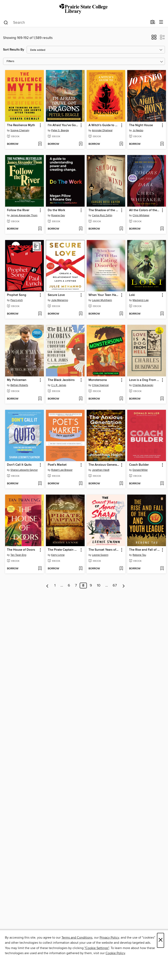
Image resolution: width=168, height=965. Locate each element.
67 (115, 585)
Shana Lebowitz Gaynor (24, 470)
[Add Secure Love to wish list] (80, 314)
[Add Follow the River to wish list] (39, 229)
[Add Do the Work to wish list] (80, 229)
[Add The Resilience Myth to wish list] (39, 144)
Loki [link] (132, 295)
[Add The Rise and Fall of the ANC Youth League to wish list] (162, 568)
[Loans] (153, 23)
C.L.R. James (58, 385)
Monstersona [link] (98, 380)
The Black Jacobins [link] (61, 380)
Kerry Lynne (58, 555)
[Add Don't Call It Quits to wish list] (39, 483)
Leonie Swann (100, 555)
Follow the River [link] (18, 210)
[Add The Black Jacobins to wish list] (80, 399)
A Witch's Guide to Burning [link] (104, 125)
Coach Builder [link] (139, 465)
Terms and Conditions (76, 938)
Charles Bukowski (143, 385)
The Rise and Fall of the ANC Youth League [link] (144, 550)
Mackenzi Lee (141, 300)
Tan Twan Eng (18, 555)
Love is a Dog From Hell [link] (144, 380)
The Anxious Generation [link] (104, 465)
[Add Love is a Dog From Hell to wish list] (162, 399)
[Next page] (124, 585)
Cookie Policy (115, 953)
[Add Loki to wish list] (162, 314)
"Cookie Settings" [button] (96, 948)
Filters (10, 61)
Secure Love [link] (56, 295)
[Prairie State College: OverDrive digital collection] (84, 8)
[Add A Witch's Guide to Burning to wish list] (121, 144)
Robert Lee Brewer (62, 470)
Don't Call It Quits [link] (19, 465)
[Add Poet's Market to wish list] (80, 483)
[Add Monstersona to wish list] (121, 399)
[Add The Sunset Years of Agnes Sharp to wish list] (121, 568)
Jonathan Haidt (100, 470)
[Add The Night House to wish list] (162, 144)
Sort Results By (13, 50)
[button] (154, 38)
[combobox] (75, 22)
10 (98, 585)
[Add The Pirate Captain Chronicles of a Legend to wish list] (80, 568)
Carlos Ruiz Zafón (102, 215)
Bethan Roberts (19, 385)
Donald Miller (140, 470)
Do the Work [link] (56, 210)
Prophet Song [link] (16, 295)
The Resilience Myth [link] (21, 125)
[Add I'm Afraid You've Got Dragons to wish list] (80, 144)
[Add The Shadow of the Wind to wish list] (121, 229)
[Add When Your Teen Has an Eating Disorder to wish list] (121, 314)
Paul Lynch (16, 300)
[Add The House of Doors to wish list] (39, 568)
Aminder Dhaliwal (102, 130)
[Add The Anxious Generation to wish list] (121, 483)
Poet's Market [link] (57, 465)
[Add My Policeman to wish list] (39, 399)
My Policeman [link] (16, 380)
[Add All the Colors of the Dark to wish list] (162, 229)
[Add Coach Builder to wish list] (162, 483)
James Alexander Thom (23, 215)
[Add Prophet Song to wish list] (39, 314)
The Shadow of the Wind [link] (104, 210)
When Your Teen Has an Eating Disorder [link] (104, 295)
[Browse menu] (161, 22)
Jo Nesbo (138, 130)
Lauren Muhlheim (102, 300)
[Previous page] (47, 585)
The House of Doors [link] (21, 550)
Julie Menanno (59, 300)
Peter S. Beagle (60, 130)
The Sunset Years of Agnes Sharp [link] (104, 550)
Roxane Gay (58, 215)
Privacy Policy (109, 938)
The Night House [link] (141, 125)
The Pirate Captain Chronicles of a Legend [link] (63, 550)
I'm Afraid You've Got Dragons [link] (63, 125)
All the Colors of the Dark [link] (144, 210)
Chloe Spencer (100, 385)
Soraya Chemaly (19, 130)
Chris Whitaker (141, 215)
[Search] (6, 22)
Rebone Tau (139, 555)
